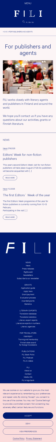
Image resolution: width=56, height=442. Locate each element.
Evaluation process (28, 298)
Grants (28, 285)
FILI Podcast (28, 358)
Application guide (28, 288)
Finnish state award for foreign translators (28, 343)
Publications (28, 351)
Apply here (28, 291)
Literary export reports (28, 320)
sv (33, 22)
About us (28, 370)
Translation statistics (28, 317)
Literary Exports (28, 310)
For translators (28, 333)
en (30, 22)
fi (26, 22)
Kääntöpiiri (28, 336)
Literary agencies (28, 326)
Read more (11, 178)
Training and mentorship (28, 339)
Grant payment (28, 294)
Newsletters (28, 275)
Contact (28, 374)
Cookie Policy (19, 438)
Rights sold (28, 272)
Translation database (28, 314)
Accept (28, 415)
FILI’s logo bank (28, 380)
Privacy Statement (34, 438)
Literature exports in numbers (28, 323)
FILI (28, 367)
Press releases (28, 269)
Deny (28, 423)
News (5, 148)
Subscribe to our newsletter (28, 278)
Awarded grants (28, 301)
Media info (28, 377)
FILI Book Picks (28, 354)
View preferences (28, 431)
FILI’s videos (28, 361)
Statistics (28, 304)
